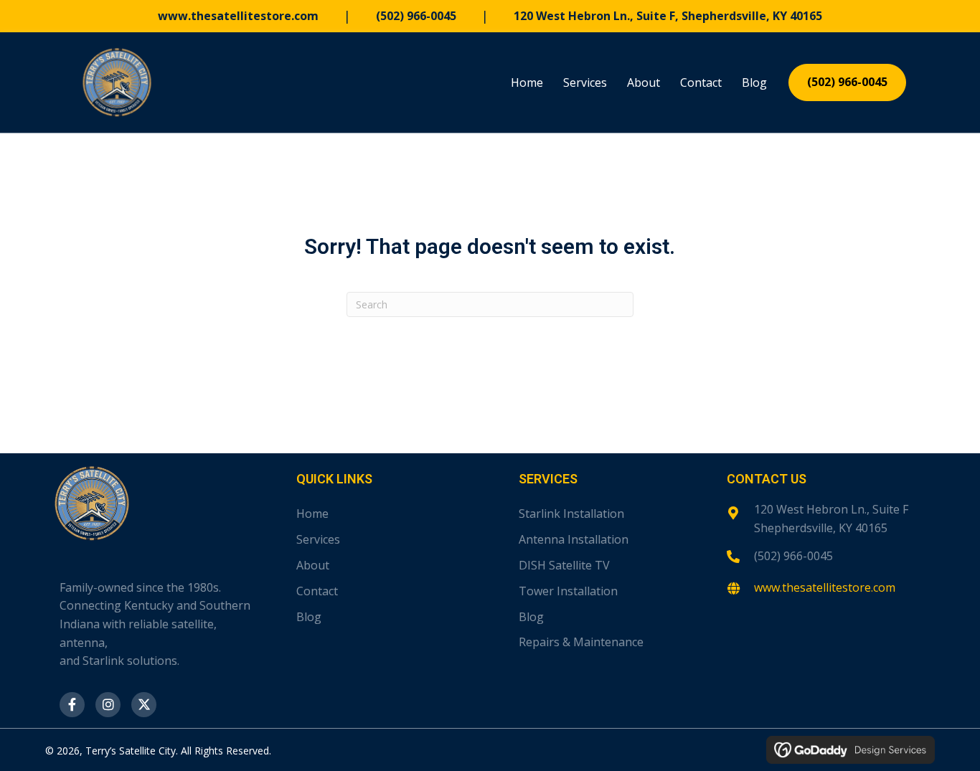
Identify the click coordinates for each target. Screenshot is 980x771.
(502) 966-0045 (416, 16)
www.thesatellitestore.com (238, 16)
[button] (72, 704)
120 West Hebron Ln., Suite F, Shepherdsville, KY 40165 (668, 16)
